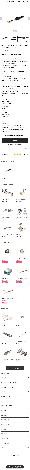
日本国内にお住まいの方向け (15, 144)
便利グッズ (4, 433)
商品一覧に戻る (15, 368)
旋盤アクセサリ (5, 401)
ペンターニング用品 (6, 396)
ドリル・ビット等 (5, 424)
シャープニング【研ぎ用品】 (7, 387)
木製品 (3, 447)
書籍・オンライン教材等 (7, 405)
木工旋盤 (3, 378)
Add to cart (15, 140)
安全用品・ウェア (5, 443)
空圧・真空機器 (5, 419)
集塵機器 (3, 415)
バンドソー (3, 410)
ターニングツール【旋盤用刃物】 (9, 382)
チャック (3, 392)
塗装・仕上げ (4, 429)
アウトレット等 (4, 438)
